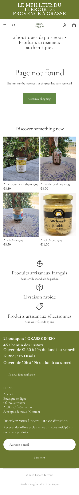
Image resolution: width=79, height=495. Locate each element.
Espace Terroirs (44, 475)
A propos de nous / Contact (21, 412)
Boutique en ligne (15, 398)
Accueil (8, 394)
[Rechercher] (14, 25)
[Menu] (5, 25)
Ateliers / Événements (17, 407)
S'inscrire (39, 458)
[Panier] (74, 25)
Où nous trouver (14, 403)
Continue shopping (39, 98)
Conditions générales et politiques (39, 484)
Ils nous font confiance (21, 374)
